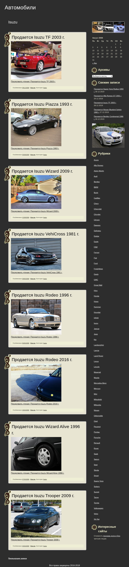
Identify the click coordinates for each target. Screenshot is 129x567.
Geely (96, 274)
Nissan (96, 410)
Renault (97, 443)
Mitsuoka (97, 405)
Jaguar (96, 329)
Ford (96, 263)
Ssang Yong (98, 481)
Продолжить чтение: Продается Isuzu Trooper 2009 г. (35, 540)
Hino (96, 291)
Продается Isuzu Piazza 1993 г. (42, 104)
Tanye (96, 497)
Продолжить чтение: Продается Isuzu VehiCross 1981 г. (36, 272)
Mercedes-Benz (100, 383)
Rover (96, 448)
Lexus (96, 361)
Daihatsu (97, 231)
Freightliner (98, 269)
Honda (96, 296)
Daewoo (97, 225)
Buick (96, 193)
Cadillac (97, 198)
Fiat (95, 258)
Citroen (97, 220)
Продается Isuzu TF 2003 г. (38, 37)
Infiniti (96, 318)
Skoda (96, 470)
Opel (96, 421)
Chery (96, 203)
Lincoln (97, 367)
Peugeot (97, 427)
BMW (96, 187)
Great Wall (98, 285)
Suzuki (96, 492)
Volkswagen (98, 508)
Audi (95, 176)
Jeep (96, 334)
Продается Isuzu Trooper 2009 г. (43, 495)
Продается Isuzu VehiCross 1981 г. (45, 234)
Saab (96, 454)
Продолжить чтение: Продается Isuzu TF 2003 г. (33, 81)
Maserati (97, 372)
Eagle (96, 242)
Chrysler (97, 214)
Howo (96, 301)
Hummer (97, 307)
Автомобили (20, 7)
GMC (96, 280)
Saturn (96, 459)
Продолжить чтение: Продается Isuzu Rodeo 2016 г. (35, 404)
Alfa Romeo (98, 165)
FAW (96, 247)
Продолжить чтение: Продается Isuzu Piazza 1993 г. (35, 148)
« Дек (94, 63)
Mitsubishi (98, 399)
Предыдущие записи (17, 558)
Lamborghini (99, 345)
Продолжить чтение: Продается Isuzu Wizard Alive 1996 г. (37, 473)
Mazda (96, 378)
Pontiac (97, 432)
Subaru (97, 486)
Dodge (96, 236)
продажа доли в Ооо (111, 536)
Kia (95, 340)
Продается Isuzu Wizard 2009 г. (42, 171)
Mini (95, 394)
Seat (96, 465)
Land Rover (98, 356)
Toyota (96, 503)
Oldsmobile (98, 416)
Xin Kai (96, 519)
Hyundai (97, 312)
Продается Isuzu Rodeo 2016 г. (42, 359)
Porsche (97, 438)
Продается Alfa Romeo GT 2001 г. (108, 96)
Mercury (97, 389)
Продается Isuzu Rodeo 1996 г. (42, 295)
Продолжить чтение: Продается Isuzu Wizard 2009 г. (35, 211)
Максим (32, 87)
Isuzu (45, 87)
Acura (96, 160)
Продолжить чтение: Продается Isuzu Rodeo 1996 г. (35, 337)
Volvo (96, 514)
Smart (96, 476)
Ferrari (96, 252)
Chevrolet (98, 209)
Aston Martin (99, 171)
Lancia (96, 350)
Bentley (97, 182)
